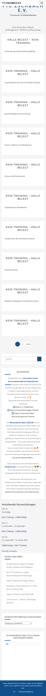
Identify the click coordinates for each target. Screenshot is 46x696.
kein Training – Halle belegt (23, 72)
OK (14, 692)
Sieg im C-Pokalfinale (24, 407)
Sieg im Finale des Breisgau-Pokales (24, 410)
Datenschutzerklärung (26, 692)
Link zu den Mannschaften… (23, 457)
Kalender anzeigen (9, 551)
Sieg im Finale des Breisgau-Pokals (20, 580)
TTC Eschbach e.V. (11, 2)
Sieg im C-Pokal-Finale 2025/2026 (19, 594)
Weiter (28, 344)
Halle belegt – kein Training (23, 41)
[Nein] (43, 688)
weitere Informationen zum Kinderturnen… (23, 492)
